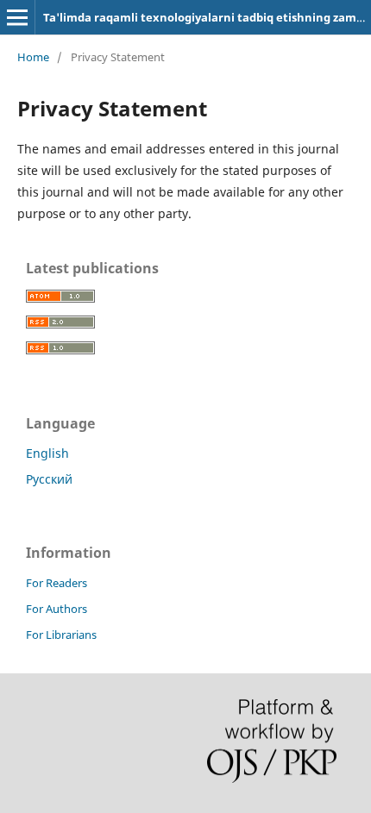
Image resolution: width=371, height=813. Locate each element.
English (47, 453)
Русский (49, 479)
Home (33, 57)
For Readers (56, 583)
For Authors (56, 608)
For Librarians (61, 634)
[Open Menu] (17, 17)
